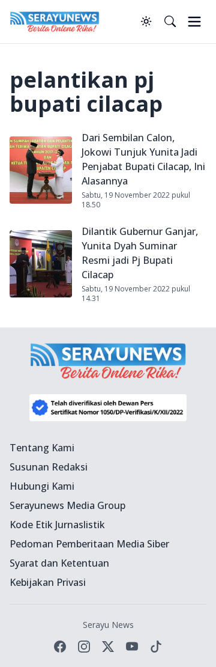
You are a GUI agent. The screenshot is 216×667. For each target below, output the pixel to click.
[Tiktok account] (156, 647)
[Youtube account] (132, 647)
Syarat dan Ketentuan (59, 563)
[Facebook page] (60, 647)
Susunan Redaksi (49, 467)
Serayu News (108, 624)
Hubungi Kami (42, 486)
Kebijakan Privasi (48, 582)
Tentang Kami (42, 447)
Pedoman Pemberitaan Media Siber (89, 543)
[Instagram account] (84, 647)
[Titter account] (108, 647)
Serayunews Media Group (67, 505)
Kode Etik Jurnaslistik (57, 524)
